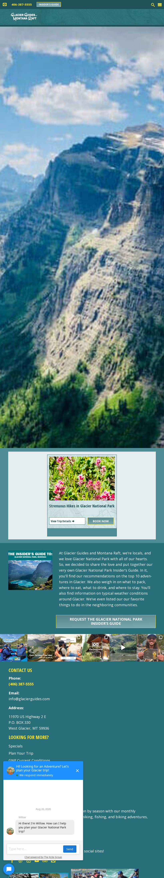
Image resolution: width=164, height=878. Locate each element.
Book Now (101, 521)
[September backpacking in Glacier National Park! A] (123, 647)
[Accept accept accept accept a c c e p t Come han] (68, 647)
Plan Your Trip (21, 753)
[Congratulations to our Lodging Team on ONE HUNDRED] (95, 647)
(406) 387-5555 (21, 684)
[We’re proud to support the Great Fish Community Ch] (13, 647)
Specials (16, 746)
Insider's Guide (49, 4)
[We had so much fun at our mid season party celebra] (150, 647)
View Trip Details (61, 521)
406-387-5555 (21, 4)
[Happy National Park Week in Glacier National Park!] (41, 647)
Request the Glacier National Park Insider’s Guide (106, 621)
